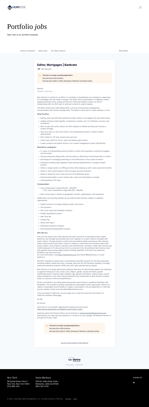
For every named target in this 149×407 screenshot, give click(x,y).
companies (27, 51)
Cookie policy (79, 364)
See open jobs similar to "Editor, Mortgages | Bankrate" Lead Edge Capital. (67, 81)
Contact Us (137, 377)
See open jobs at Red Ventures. (53, 78)
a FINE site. (59, 399)
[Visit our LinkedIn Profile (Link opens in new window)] (137, 382)
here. (59, 295)
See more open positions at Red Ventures (74, 343)
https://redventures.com (66, 255)
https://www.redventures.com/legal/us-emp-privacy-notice (59, 309)
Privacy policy (70, 364)
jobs (42, 51)
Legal (75, 399)
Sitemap (68, 399)
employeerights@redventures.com (93, 313)
